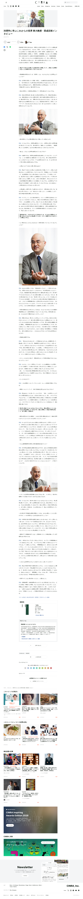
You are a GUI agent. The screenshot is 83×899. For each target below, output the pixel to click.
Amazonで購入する (40, 615)
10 (51, 668)
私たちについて (6, 895)
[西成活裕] (38, 110)
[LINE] (18, 6)
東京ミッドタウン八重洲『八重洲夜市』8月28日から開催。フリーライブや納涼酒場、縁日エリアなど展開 (30, 769)
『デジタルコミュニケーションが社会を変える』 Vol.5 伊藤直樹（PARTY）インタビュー (12, 710)
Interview (53, 6)
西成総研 (23, 636)
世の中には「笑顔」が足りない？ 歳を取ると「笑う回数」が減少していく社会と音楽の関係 (30, 709)
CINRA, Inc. (73, 886)
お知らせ (27, 895)
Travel (11, 886)
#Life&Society (21, 653)
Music (11, 885)
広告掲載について (22, 895)
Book (30, 885)
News (42, 6)
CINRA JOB (77, 6)
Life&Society (9, 687)
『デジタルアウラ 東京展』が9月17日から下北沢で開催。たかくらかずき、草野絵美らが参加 (30, 795)
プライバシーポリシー (40, 895)
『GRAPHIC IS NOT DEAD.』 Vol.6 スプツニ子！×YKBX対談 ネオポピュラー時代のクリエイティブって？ (30, 740)
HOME (5, 687)
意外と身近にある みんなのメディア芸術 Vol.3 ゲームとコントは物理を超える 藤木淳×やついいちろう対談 (48, 740)
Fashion (15, 886)
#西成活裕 (27, 653)
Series (62, 6)
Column (58, 6)
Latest (38, 6)
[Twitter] (8, 6)
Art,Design (15, 885)
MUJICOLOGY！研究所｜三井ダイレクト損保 (31, 638)
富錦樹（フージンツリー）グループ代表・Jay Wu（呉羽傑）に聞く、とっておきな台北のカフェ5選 (48, 709)
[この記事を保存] (4, 50)
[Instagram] (10, 6)
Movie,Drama (22, 885)
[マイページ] (6, 2)
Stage (27, 885)
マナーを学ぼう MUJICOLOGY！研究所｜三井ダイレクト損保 (34, 597)
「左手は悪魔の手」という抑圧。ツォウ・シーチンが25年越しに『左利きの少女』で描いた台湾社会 (12, 769)
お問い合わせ (33, 895)
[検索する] (65, 2)
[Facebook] (13, 6)
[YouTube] (16, 6)
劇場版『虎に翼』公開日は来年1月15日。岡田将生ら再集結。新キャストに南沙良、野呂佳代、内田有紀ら (48, 769)
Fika (10, 890)
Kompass (14, 890)
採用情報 (16, 895)
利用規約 (47, 895)
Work (40, 885)
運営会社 (11, 895)
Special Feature (68, 6)
